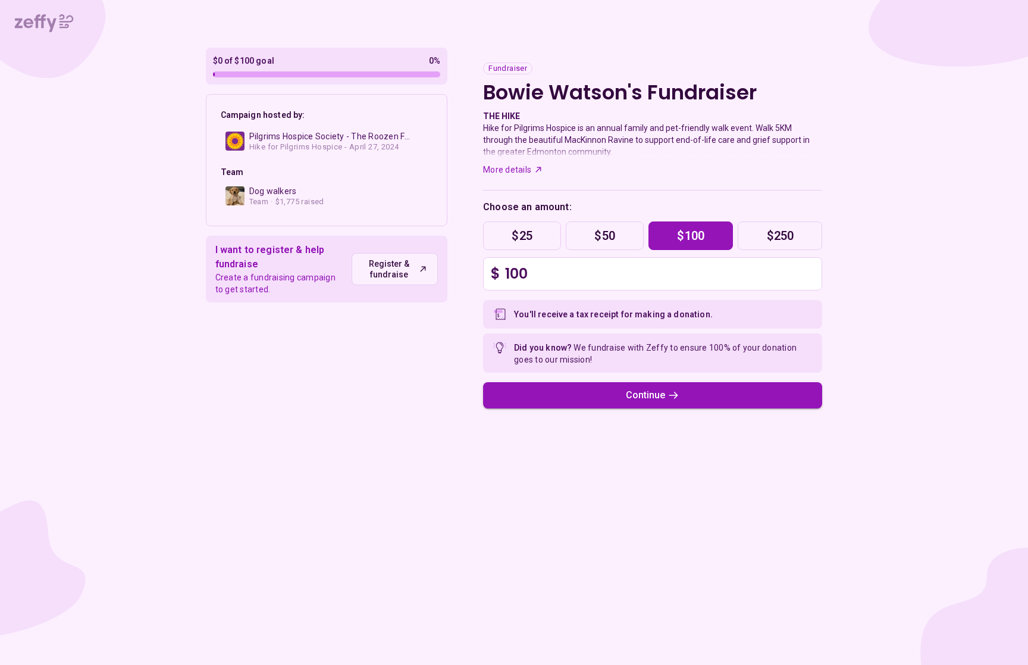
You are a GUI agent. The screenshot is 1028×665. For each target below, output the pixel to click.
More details (507, 169)
